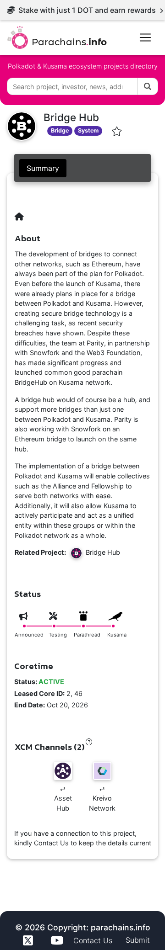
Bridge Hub (101, 553)
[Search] (147, 86)
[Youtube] (58, 940)
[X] (29, 940)
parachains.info (120, 927)
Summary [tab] (43, 168)
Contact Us (51, 843)
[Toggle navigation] (145, 37)
